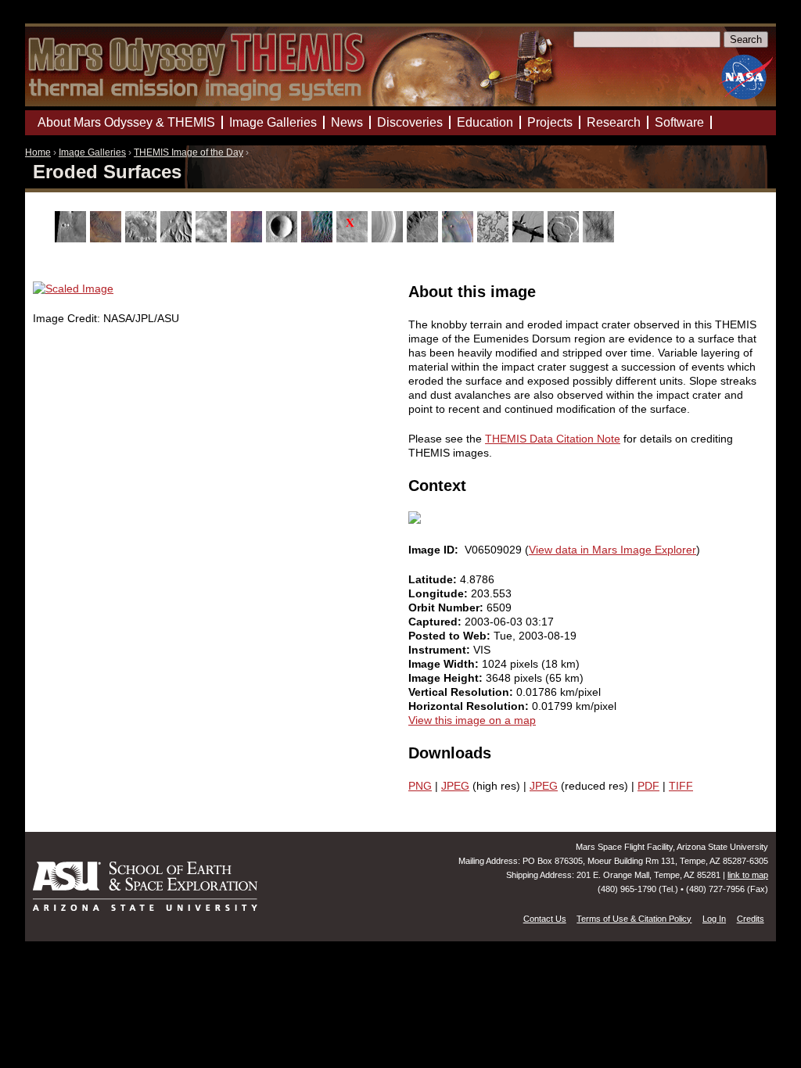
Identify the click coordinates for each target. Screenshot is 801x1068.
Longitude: (439, 593)
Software (679, 122)
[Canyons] (142, 238)
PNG (420, 785)
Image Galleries (92, 152)
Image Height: (447, 678)
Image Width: (445, 664)
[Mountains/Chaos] (459, 238)
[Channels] (178, 238)
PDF (648, 785)
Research (614, 122)
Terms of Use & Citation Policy (634, 918)
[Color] (248, 238)
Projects (550, 122)
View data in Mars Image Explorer (612, 549)
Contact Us (544, 918)
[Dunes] (318, 238)
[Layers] (389, 238)
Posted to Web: (451, 635)
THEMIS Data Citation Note (552, 438)
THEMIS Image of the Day (188, 152)
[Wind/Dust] (600, 238)
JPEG (455, 785)
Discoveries (410, 122)
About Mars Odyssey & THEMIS (126, 122)
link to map (747, 875)
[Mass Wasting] (424, 238)
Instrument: (440, 649)
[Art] (72, 238)
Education (485, 122)
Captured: (436, 621)
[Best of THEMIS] (107, 238)
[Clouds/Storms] (213, 238)
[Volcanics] (565, 238)
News (347, 122)
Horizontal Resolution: (470, 706)
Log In (714, 918)
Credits (750, 918)
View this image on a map (472, 720)
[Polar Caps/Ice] (494, 238)
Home (38, 152)
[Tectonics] (530, 238)
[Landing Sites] (354, 238)
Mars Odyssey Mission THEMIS (69, 19)
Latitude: (434, 579)
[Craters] (283, 238)
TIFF (681, 785)
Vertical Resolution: (462, 692)
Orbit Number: (447, 607)
